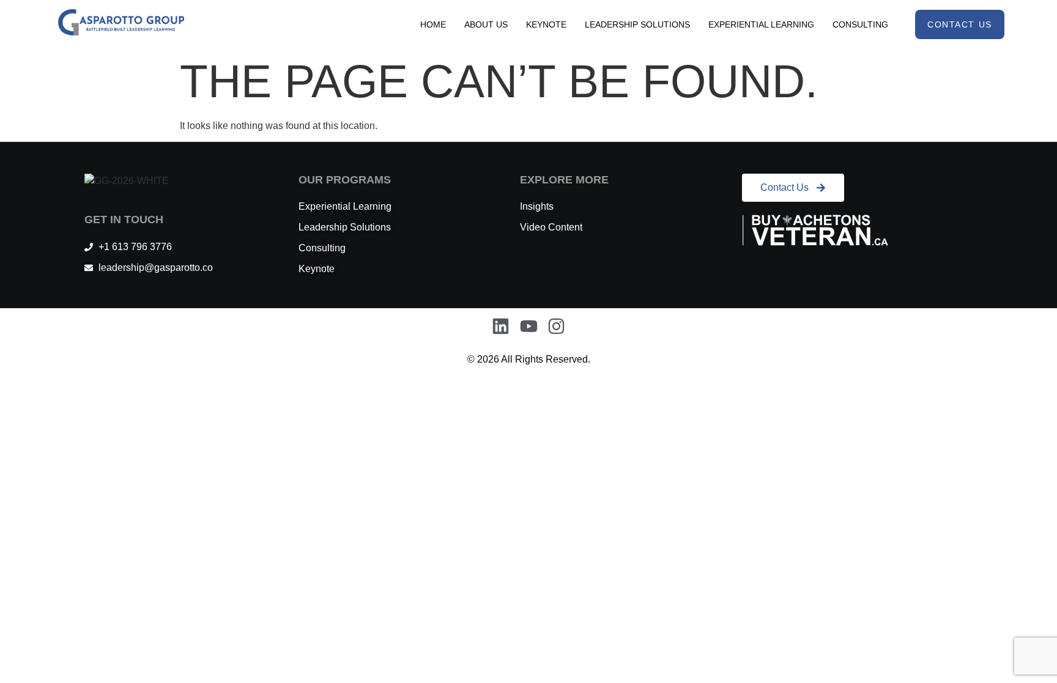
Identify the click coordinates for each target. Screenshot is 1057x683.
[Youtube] (528, 326)
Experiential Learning (761, 24)
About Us (486, 24)
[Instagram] (556, 326)
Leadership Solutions (637, 24)
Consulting (860, 24)
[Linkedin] (500, 326)
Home (433, 24)
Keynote (546, 24)
